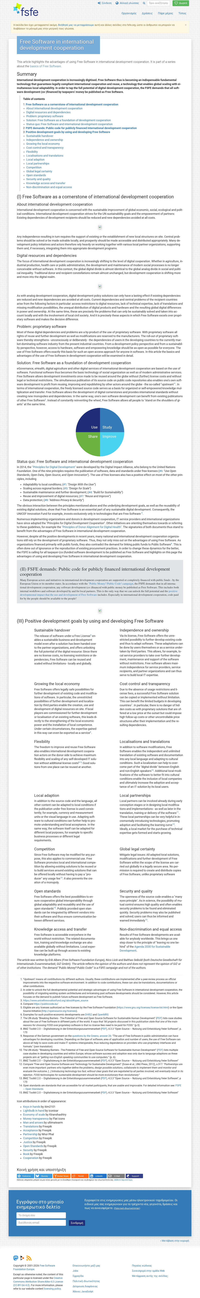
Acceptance (30, 1130)
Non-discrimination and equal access (49, 187)
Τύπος (182, 13)
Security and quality (38, 179)
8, (79, 762)
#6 (160, 471)
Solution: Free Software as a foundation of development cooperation (68, 120)
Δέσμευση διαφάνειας (85, 1286)
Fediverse (26, 1176)
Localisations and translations (44, 155)
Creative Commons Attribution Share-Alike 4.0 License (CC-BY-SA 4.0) (38, 1282)
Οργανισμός (129, 13)
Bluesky (44, 1176)
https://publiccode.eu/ (46, 1003)
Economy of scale (34, 1114)
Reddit (81, 1176)
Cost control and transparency (45, 147)
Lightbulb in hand (33, 1110)
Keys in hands (31, 1106)
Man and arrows (33, 1122)
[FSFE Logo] (25, 9)
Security (28, 1150)
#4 (90, 492)
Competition (34, 167)
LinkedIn (99, 1176)
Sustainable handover (39, 136)
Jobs (75, 1270)
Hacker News (62, 1176)
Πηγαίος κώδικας (142, 1265)
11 (178, 812)
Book (26, 1154)
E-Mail (117, 1176)
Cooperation (30, 1158)
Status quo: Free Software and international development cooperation (69, 124)
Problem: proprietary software (44, 116)
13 (173, 824)
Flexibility (32, 151)
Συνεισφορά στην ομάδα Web (148, 1270)
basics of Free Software (45, 66)
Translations (30, 1126)
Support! (135, 1176)
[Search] (144, 3)
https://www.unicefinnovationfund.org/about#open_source (55, 1000)
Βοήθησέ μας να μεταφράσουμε (76, 24)
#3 (65, 488)
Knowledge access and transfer (45, 183)
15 (146, 920)
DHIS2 (88, 1014)
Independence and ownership (44, 139)
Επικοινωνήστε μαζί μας (86, 1265)
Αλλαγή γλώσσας (128, 3)
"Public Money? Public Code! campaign (110, 583)
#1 (64, 484)
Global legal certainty (39, 171)
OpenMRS (103, 1014)
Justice (27, 1142)
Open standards (36, 175)
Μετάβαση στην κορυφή (175, 1240)
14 (55, 908)
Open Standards (33, 1146)
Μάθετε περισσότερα (123, 1180)
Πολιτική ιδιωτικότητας (86, 1281)
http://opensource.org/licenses (59, 1010)
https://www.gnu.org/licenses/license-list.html (142, 1007)
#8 (46, 500)
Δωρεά (182, 3)
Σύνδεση (106, 3)
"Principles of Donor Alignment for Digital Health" (92, 527)
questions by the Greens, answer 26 (91, 1035)
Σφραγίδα (78, 1276)
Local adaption (35, 159)
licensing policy (52, 1288)
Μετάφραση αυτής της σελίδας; (150, 1276)
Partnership (30, 1134)
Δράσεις (147, 13)
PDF (159, 1018)
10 (152, 770)
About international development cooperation (54, 108)
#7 (81, 496)
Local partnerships (37, 163)
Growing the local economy (43, 143)
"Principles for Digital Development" (54, 467)
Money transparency (36, 1118)
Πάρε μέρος (165, 13)
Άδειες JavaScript (83, 1291)
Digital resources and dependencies (48, 112)
